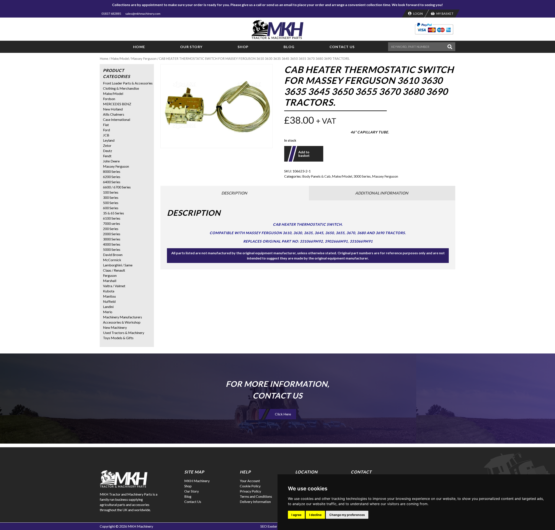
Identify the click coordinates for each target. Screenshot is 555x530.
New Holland (113, 109)
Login (418, 13)
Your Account (250, 481)
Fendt (107, 156)
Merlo (107, 312)
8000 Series (111, 171)
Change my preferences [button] (347, 515)
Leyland (108, 140)
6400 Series (111, 182)
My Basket (445, 13)
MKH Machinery (197, 481)
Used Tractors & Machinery (123, 333)
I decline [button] (315, 515)
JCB (106, 135)
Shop (243, 47)
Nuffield (109, 301)
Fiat (106, 125)
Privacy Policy (250, 491)
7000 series (111, 223)
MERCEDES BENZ (117, 104)
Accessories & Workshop (121, 322)
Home (139, 47)
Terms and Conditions (256, 496)
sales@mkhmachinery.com (142, 13)
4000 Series (111, 244)
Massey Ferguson (144, 58)
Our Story (191, 47)
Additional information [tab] (381, 193)
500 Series (110, 203)
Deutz (107, 151)
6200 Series (111, 177)
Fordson (109, 99)
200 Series (110, 229)
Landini (108, 307)
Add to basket (304, 153)
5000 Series (111, 249)
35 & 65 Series (113, 213)
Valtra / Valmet (114, 286)
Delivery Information (255, 501)
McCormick (112, 260)
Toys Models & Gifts (118, 338)
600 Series (110, 208)
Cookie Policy (250, 486)
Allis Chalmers (113, 114)
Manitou (109, 296)
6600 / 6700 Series (117, 187)
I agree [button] (296, 515)
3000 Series (362, 176)
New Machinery (115, 327)
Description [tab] (234, 193)
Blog (289, 47)
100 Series (110, 192)
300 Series (110, 197)
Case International (116, 119)
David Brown (112, 255)
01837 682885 (111, 13)
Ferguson (110, 275)
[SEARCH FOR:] (417, 46)
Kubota (108, 291)
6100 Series (111, 218)
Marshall (109, 281)
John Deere (111, 161)
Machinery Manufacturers (122, 317)
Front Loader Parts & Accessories (128, 83)
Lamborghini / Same (117, 265)
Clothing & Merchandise (121, 88)
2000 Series (111, 234)
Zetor (107, 145)
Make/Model (120, 58)
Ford (106, 130)
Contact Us (342, 47)
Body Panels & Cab (316, 176)
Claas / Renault (114, 270)
